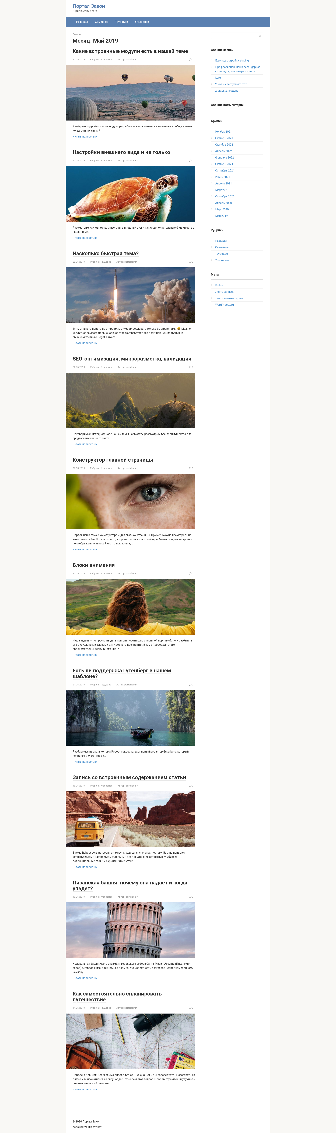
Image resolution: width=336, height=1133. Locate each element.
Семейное (101, 21)
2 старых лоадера (226, 90)
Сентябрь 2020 (224, 196)
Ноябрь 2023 (223, 131)
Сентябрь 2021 (224, 170)
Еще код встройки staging (232, 60)
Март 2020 (222, 209)
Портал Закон (89, 6)
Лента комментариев (229, 298)
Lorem (219, 77)
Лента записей (224, 291)
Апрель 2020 (223, 203)
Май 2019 (221, 216)
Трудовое (121, 21)
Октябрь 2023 (224, 138)
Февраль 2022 (224, 157)
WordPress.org (224, 304)
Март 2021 (222, 190)
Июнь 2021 (222, 177)
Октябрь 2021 (224, 164)
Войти (219, 285)
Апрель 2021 (223, 183)
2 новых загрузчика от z (231, 84)
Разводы (82, 21)
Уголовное (142, 21)
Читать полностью (85, 136)
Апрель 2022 (223, 151)
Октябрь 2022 (224, 144)
